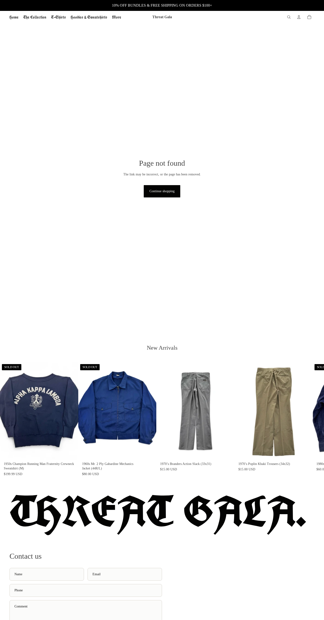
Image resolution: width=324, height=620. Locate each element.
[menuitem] (117, 17)
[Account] (299, 17)
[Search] (289, 17)
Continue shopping (162, 191)
